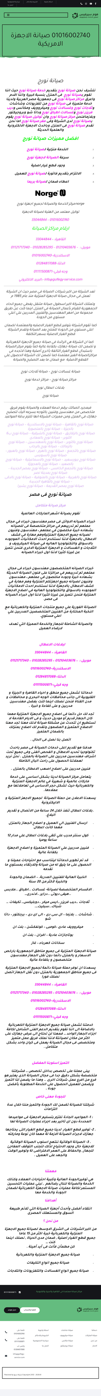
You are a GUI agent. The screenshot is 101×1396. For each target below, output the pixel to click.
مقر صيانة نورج (34, 121)
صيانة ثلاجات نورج (34, 372)
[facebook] (96, 4)
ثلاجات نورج (83, 108)
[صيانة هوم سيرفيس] (85, 14)
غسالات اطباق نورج (58, 113)
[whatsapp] (86, 4)
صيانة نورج (66, 91)
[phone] (81, 4)
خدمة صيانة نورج (32, 91)
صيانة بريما (36, 182)
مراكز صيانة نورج (70, 99)
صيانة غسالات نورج (65, 372)
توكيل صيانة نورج (28, 117)
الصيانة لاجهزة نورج (43, 158)
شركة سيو (18, 1375)
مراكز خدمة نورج (37, 380)
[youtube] (91, 4)
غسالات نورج (60, 108)
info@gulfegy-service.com (63, 280)
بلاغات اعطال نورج (50, 388)
